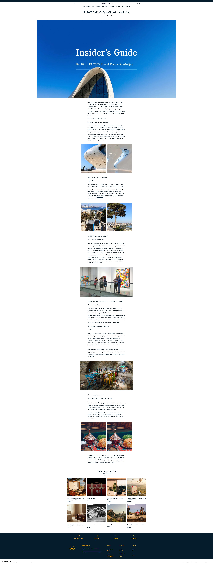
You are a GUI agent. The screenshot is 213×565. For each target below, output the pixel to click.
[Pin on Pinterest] (111, 16)
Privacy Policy (30, 562)
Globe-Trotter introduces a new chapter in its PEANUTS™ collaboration (136, 499)
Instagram (112, 333)
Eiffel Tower (109, 186)
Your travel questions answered (113, 524)
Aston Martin (114, 104)
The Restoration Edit (91, 498)
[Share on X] (109, 16)
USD (74, 3)
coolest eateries (110, 335)
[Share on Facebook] (107, 16)
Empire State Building (100, 186)
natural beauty (102, 308)
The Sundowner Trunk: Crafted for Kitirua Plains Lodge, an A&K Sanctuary (76, 499)
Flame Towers (100, 197)
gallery (111, 248)
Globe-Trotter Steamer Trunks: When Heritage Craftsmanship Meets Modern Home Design (76, 526)
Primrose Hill (115, 186)
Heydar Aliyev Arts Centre (103, 129)
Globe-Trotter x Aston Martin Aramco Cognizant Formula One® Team (107, 455)
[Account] (139, 3)
